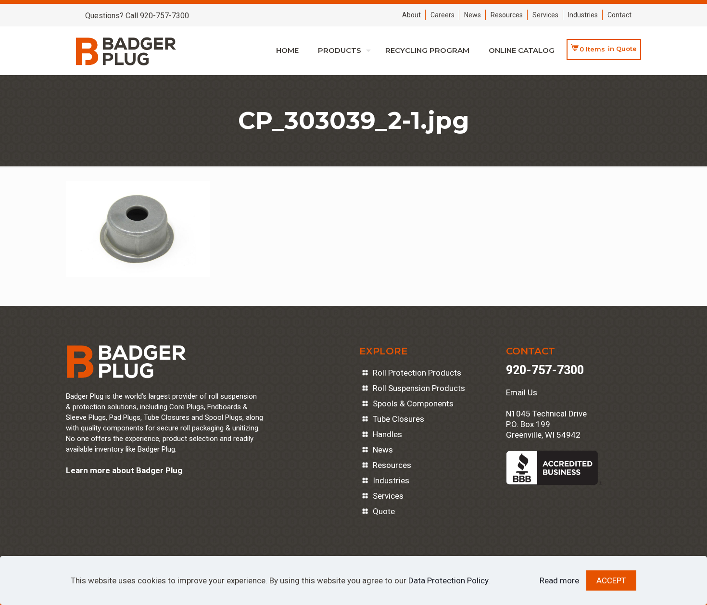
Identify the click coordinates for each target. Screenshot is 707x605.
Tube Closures (398, 419)
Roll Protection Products (417, 373)
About (411, 15)
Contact (619, 15)
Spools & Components (413, 403)
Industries (583, 15)
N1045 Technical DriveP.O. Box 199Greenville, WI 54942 (546, 424)
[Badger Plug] (126, 50)
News (472, 15)
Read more (559, 580)
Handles (387, 434)
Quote (384, 511)
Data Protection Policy (448, 580)
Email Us (521, 392)
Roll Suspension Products (419, 388)
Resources (507, 15)
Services (545, 15)
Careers (442, 15)
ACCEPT (611, 580)
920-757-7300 (545, 370)
